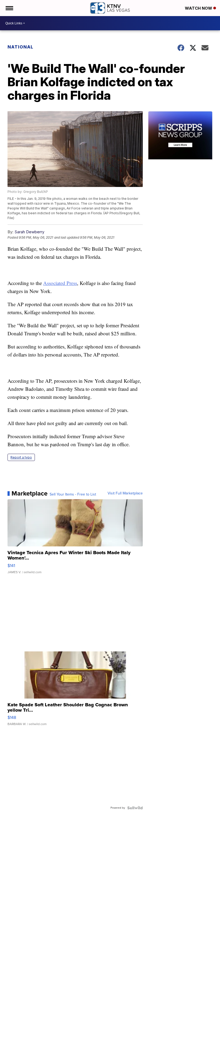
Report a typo (21, 457)
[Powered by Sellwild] (135, 808)
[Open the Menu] (9, 8)
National (20, 47)
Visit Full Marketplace (125, 493)
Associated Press (60, 283)
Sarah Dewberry (29, 231)
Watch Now (199, 8)
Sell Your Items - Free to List (73, 494)
